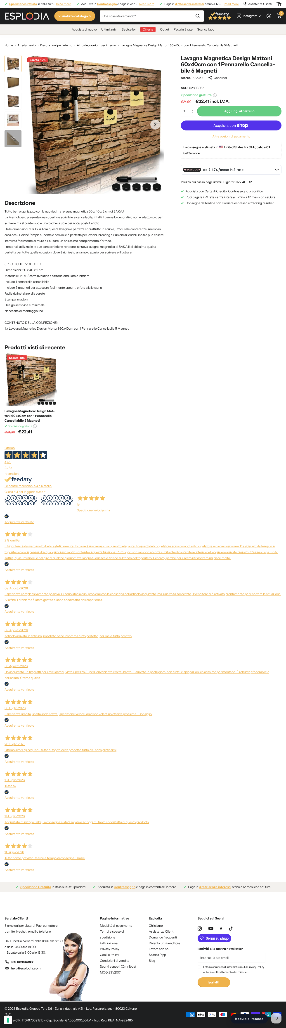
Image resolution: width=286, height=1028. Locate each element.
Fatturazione (109, 943)
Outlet (164, 29)
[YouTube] (210, 928)
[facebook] (221, 928)
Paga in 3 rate (183, 29)
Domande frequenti (163, 937)
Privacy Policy (109, 949)
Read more (63, 4)
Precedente (21, 500)
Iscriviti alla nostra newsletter (220, 949)
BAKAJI (197, 78)
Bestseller (129, 29)
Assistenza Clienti (161, 931)
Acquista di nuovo (84, 29)
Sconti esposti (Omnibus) (118, 966)
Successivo (57, 500)
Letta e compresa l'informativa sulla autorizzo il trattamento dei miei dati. (233, 969)
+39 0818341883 (22, 962)
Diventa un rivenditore (164, 943)
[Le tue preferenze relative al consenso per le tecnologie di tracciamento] (8, 1020)
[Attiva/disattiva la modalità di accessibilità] (279, 4)
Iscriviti (214, 982)
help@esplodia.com (25, 968)
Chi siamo (156, 926)
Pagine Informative (114, 918)
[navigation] (13, 63)
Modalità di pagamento (116, 926)
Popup (215, 95)
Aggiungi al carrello (239, 111)
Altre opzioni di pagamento (231, 136)
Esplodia (155, 918)
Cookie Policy (109, 955)
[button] (194, 107)
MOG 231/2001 (110, 972)
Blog (152, 961)
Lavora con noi (159, 949)
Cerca (197, 16)
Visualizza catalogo (73, 16)
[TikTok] (231, 928)
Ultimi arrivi (109, 29)
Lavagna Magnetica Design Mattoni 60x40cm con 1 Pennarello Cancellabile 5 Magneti (30, 416)
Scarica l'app (205, 29)
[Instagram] (200, 928)
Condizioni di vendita (114, 961)
